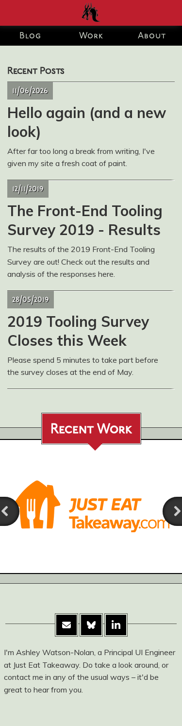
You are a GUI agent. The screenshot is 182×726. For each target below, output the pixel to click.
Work (91, 36)
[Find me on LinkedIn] (116, 625)
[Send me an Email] (66, 625)
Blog (30, 36)
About (152, 36)
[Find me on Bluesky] (91, 625)
